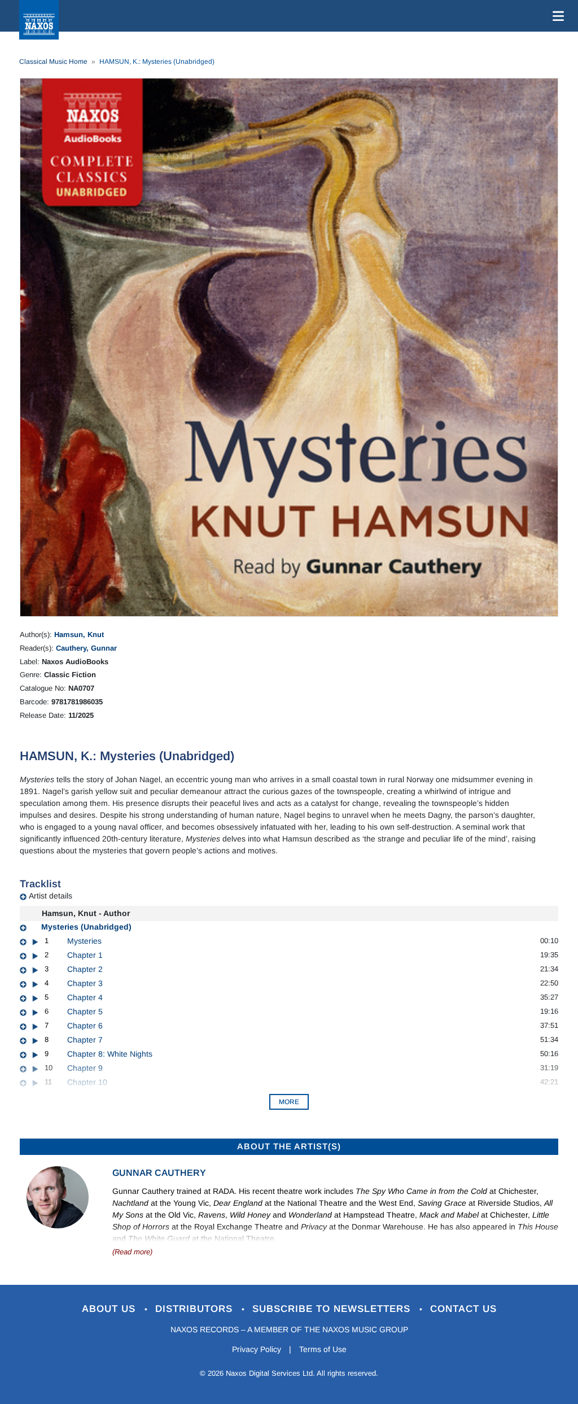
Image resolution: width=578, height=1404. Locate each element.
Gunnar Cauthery (159, 1173)
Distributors (195, 1308)
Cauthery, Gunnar (86, 648)
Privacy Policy (256, 1349)
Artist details (50, 895)
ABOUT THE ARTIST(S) (289, 1146)
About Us (110, 1308)
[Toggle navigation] (556, 16)
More (289, 1102)
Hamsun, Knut (79, 634)
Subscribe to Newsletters (333, 1308)
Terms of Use (323, 1349)
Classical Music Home (53, 62)
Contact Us (463, 1308)
